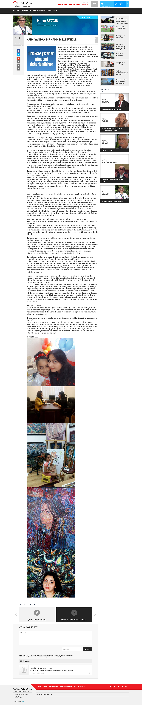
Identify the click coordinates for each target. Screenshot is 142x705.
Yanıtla (33, 673)
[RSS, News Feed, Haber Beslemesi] (118, 687)
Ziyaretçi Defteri (53, 686)
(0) (39, 673)
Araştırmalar (81, 686)
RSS (75, 686)
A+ (96, 38)
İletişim (45, 686)
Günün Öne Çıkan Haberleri (44, 695)
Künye (39, 686)
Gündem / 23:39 (69, 3)
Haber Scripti (17, 701)
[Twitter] (18, 54)
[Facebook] (18, 51)
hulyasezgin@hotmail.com (49, 25)
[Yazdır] (18, 65)
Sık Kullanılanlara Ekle (66, 686)
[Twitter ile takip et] (114, 687)
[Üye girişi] (122, 687)
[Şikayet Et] (89, 673)
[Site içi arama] (126, 687)
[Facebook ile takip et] (110, 687)
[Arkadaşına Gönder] (18, 61)
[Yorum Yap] (18, 68)
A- (96, 42)
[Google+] (18, 58)
